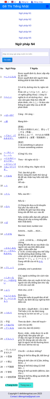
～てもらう (9, 339)
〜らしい (8, 97)
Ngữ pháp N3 (25, 25)
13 (1, 222)
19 (1, 298)
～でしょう (9, 267)
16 (1, 268)
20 (1, 313)
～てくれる (9, 328)
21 (1, 322)
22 (1, 325)
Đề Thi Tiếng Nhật (16, 6)
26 (1, 357)
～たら (7, 194)
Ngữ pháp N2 (25, 19)
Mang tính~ (23, 121)
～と (6, 186)
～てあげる (9, 325)
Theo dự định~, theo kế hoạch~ (32, 322)
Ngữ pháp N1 (25, 13)
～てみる (8, 176)
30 (1, 377)
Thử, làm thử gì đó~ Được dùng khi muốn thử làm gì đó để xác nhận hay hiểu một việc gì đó (33, 176)
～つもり (8, 313)
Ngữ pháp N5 (25, 38)
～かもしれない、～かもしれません (10, 251)
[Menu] (47, 6)
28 (1, 367)
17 (1, 280)
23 (1, 328)
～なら (7, 206)
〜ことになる (10, 77)
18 (1, 290)
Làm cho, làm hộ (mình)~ (29, 328)
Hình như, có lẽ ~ (26, 290)
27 (1, 362)
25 (1, 351)
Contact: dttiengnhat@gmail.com (25, 396)
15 (1, 251)
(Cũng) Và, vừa (25, 154)
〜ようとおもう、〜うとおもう (10, 298)
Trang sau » (25, 385)
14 (1, 234)
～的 (6, 121)
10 (1, 186)
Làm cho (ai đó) (25, 325)
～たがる (8, 234)
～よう (7, 290)
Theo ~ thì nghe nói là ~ (28, 160)
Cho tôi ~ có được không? (30, 351)
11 (1, 194)
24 (1, 339)
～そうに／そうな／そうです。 (10, 167)
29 (1, 372)
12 (1, 206)
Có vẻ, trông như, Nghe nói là (31, 167)
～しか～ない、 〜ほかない (10, 280)
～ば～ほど (9, 115)
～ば (6, 222)
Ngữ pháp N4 (25, 32)
